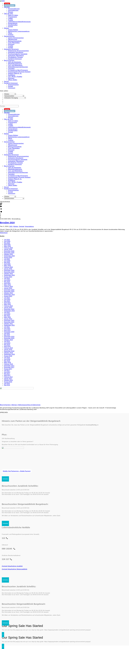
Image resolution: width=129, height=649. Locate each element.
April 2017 (7, 375)
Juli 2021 (7, 327)
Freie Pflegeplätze (14, 42)
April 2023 (7, 302)
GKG (10, 226)
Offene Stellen (12, 80)
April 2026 (7, 244)
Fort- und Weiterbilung (15, 65)
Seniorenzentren (9, 36)
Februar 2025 (8, 267)
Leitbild (10, 18)
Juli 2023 (7, 298)
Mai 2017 (7, 373)
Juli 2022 (7, 312)
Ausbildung (11, 75)
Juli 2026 (7, 239)
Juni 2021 (7, 328)
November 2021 (9, 322)
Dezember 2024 (9, 270)
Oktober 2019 (8, 340)
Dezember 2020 (9, 331)
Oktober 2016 (8, 380)
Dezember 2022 (9, 309)
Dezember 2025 (9, 251)
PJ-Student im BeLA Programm (18, 70)
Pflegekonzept (12, 39)
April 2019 (7, 346)
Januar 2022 (8, 319)
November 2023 (9, 291)
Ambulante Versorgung (11, 49)
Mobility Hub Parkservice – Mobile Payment (16, 471)
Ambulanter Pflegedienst (16, 55)
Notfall (7, 4)
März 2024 (7, 285)
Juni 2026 (7, 241)
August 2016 (8, 382)
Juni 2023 (7, 299)
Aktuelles (7, 7)
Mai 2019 (7, 344)
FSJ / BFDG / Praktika (15, 76)
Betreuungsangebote (14, 41)
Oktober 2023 (8, 293)
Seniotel (21, 226)
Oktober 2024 (8, 273)
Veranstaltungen (13, 10)
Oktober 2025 (8, 254)
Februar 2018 (8, 364)
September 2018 (9, 354)
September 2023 (9, 294)
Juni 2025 (7, 260)
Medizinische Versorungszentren (18, 50)
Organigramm (12, 17)
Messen (10, 12)
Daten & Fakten (13, 15)
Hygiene (10, 34)
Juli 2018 (7, 357)
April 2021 (7, 330)
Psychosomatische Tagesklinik (17, 54)
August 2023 (8, 296)
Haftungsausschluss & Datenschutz (29, 405)
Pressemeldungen (14, 8)
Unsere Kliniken (13, 29)
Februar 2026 (8, 247)
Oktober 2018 (8, 352)
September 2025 (9, 256)
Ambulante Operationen (15, 52)
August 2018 (8, 356)
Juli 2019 (7, 341)
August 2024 (8, 277)
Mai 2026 (7, 243)
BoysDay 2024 (7, 222)
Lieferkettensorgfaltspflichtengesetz (19, 21)
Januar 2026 (8, 249)
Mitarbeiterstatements (15, 63)
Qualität (10, 20)
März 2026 (7, 246)
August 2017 (8, 369)
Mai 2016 (7, 385)
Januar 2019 (8, 349)
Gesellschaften (13, 25)
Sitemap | (14, 405)
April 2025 (7, 264)
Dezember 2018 (9, 351)
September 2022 (9, 310)
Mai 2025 (7, 262)
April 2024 (7, 283)
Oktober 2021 (8, 323)
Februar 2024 (8, 286)
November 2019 (9, 338)
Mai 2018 (7, 361)
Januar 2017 (8, 378)
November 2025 (9, 252)
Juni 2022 (7, 314)
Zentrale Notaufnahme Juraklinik (12, 566)
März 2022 (7, 317)
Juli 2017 (7, 370)
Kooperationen (12, 23)
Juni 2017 (7, 372)
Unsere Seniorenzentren (16, 38)
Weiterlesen (4, 232)
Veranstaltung (29, 226)
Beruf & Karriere (9, 60)
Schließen (5, 479)
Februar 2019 (8, 348)
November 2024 (9, 272)
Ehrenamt (11, 44)
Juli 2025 (7, 259)
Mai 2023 (7, 301)
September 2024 (9, 275)
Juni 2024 (7, 280)
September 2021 (9, 325)
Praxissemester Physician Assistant (19, 71)
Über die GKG (8, 13)
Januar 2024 (8, 288)
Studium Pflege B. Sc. (15, 73)
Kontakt (10, 26)
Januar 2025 (8, 268)
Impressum (11, 88)
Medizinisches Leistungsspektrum (19, 31)
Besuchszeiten (9, 5)
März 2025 (7, 265)
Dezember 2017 (9, 365)
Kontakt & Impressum (15, 59)
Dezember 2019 (9, 336)
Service (6, 81)
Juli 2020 (7, 333)
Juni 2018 (7, 359)
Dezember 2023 (9, 289)
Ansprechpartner (13, 84)
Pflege (10, 33)
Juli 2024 (7, 278)
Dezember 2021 (9, 320)
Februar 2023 (8, 306)
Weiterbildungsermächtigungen (18, 67)
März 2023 (7, 304)
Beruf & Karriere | (5, 405)
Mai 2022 (7, 315)
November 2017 (9, 367)
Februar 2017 (8, 377)
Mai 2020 (7, 335)
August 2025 (8, 257)
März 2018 (7, 362)
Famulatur (11, 68)
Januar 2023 (8, 307)
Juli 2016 (7, 383)
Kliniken (6, 28)
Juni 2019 (7, 343)
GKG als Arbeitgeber (14, 62)
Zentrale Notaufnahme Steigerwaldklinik (14, 569)
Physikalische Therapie (15, 57)
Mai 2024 (7, 281)
